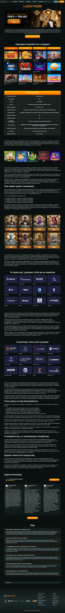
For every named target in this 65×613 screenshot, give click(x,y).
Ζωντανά (24, 48)
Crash (39, 48)
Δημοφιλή (10, 48)
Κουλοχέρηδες (53, 48)
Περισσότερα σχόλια (32, 517)
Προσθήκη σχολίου (54, 479)
